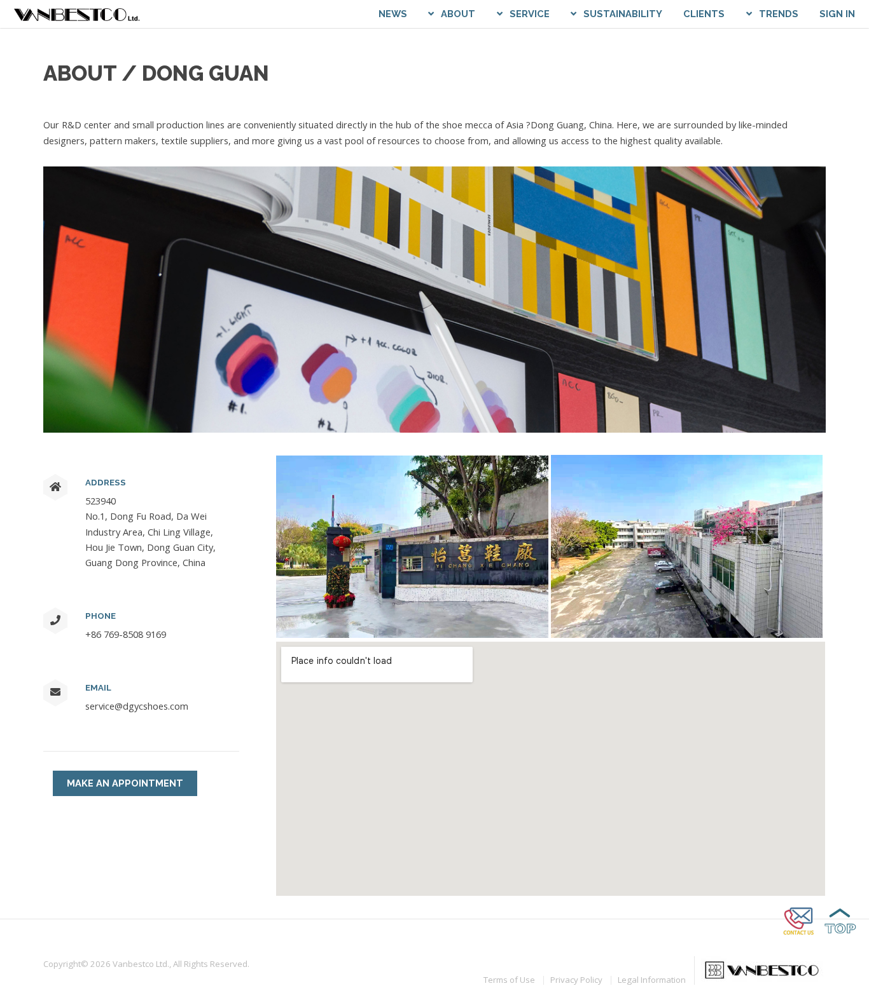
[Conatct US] (799, 934)
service (530, 13)
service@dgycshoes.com (136, 705)
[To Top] (840, 934)
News (393, 13)
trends (778, 13)
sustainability (622, 13)
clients (704, 13)
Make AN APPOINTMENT (125, 783)
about (458, 13)
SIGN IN (837, 13)
